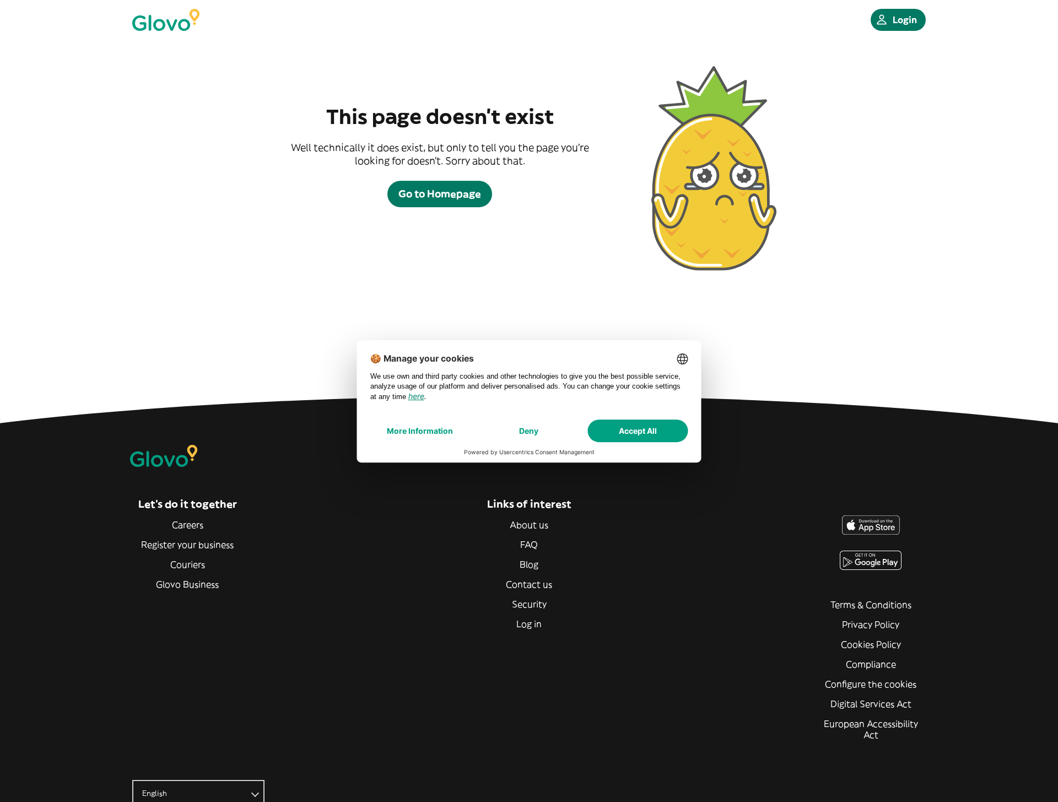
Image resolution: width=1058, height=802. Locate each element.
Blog (529, 564)
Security (529, 604)
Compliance (871, 664)
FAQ (529, 544)
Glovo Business (187, 584)
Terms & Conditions (870, 604)
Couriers (187, 564)
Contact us (529, 584)
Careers (187, 524)
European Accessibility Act (871, 729)
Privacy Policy (870, 624)
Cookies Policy (871, 644)
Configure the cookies (870, 684)
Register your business (187, 544)
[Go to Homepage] (165, 20)
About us (529, 524)
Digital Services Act (870, 703)
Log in (529, 623)
